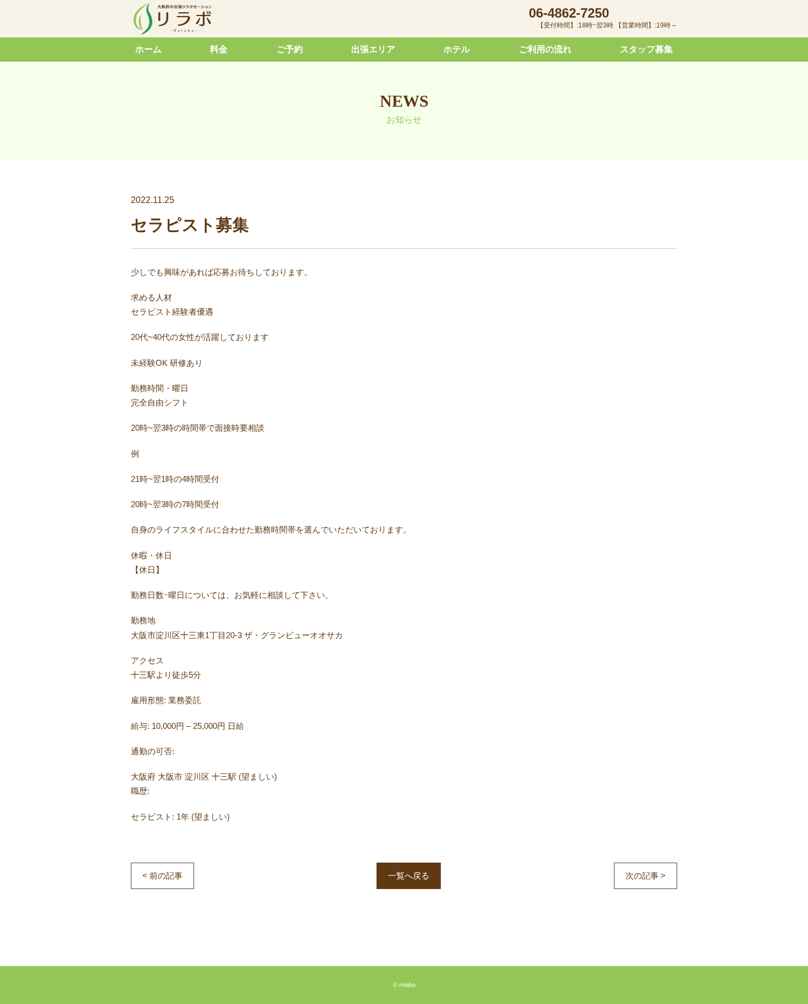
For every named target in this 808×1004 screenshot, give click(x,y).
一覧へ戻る (408, 875)
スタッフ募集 (646, 49)
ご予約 (289, 49)
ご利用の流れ (545, 49)
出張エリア (373, 49)
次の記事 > (646, 875)
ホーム (148, 49)
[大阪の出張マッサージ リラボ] (173, 19)
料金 (219, 49)
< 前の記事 (162, 875)
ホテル (457, 49)
